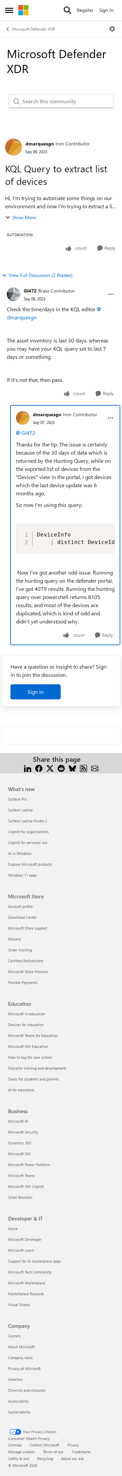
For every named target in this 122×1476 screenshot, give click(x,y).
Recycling (45, 1458)
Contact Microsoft (44, 1444)
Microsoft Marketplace (26, 1282)
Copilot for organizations (28, 831)
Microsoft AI (18, 1121)
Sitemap (15, 1444)
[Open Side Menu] (9, 10)
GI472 (30, 290)
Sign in (35, 691)
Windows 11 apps (22, 875)
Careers (14, 1335)
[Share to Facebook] (38, 767)
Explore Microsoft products (30, 864)
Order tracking (20, 949)
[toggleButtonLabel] (112, 29)
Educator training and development (37, 1068)
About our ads (72, 1458)
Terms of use (53, 1451)
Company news (20, 1357)
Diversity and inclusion (26, 1390)
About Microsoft (21, 1346)
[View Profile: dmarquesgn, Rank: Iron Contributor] (13, 147)
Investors (15, 1379)
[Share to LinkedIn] (27, 767)
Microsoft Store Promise (28, 971)
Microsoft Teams (21, 1175)
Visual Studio (19, 1304)
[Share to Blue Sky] (72, 767)
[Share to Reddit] (61, 767)
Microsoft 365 (19, 1153)
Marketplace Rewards (26, 1293)
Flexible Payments (23, 982)
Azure (13, 1228)
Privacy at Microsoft (24, 1368)
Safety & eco (18, 1458)
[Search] (67, 10)
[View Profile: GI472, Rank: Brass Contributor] (13, 294)
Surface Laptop (20, 809)
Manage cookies (21, 1451)
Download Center (22, 917)
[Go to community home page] (23, 10)
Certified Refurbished (25, 960)
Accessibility (18, 1401)
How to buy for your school (30, 1057)
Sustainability (19, 1411)
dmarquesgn (39, 143)
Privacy (73, 1444)
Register (85, 10)
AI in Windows (20, 853)
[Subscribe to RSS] (83, 767)
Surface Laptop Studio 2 (27, 820)
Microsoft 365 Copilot (26, 1186)
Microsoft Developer (25, 1239)
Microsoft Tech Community (30, 1272)
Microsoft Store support (27, 928)
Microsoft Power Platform (29, 1164)
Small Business (20, 1197)
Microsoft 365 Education (28, 1046)
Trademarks (81, 1451)
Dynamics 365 (19, 1142)
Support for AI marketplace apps (34, 1261)
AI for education (21, 1089)
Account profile (20, 906)
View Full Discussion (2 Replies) (41, 275)
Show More (24, 217)
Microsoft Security (23, 1132)
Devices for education (26, 1024)
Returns (14, 939)
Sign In (106, 10)
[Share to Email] (94, 767)
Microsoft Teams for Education (33, 1035)
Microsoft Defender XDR (33, 29)
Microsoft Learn (21, 1250)
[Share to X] (50, 767)
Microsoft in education (26, 1013)
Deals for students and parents (33, 1079)
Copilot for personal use (27, 842)
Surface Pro (17, 799)
